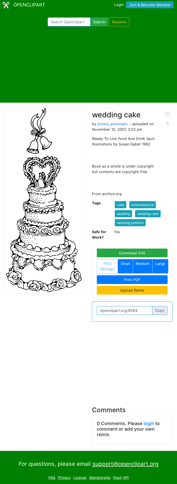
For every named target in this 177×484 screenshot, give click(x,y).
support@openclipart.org (125, 464)
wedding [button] (123, 214)
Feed (117, 477)
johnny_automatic (112, 124)
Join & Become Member (150, 5)
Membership (100, 477)
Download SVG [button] (132, 253)
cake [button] (120, 205)
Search (99, 22)
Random (119, 22)
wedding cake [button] (148, 214)
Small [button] (125, 263)
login (149, 423)
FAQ (51, 477)
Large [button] (160, 263)
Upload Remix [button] (132, 290)
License (79, 477)
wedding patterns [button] (130, 223)
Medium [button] (143, 263)
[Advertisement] (88, 64)
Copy (160, 310)
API (126, 477)
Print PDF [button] (132, 279)
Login (119, 4)
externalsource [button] (142, 205)
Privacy (64, 477)
